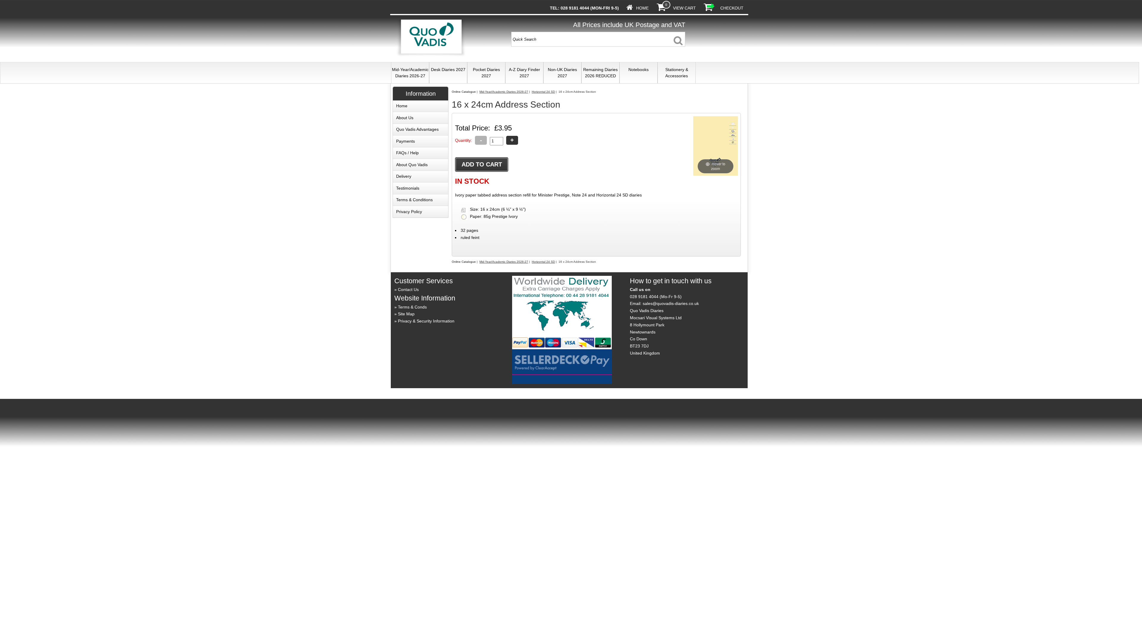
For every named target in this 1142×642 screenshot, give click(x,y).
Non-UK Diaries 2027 (562, 72)
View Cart (684, 8)
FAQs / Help (407, 152)
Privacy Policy (409, 211)
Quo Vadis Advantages (417, 129)
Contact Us (408, 289)
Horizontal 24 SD (543, 91)
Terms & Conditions (414, 199)
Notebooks (638, 69)
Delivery (403, 176)
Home (642, 8)
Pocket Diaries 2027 (486, 72)
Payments (405, 141)
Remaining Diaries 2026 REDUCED (600, 72)
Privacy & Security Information (426, 321)
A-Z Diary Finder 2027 (524, 72)
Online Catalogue (464, 91)
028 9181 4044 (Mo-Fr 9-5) (656, 296)
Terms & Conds (412, 307)
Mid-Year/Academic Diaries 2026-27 (410, 72)
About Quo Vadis (412, 164)
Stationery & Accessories (676, 72)
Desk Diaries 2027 (448, 69)
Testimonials (407, 188)
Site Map (406, 313)
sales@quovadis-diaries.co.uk (671, 303)
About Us (404, 117)
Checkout (731, 8)
